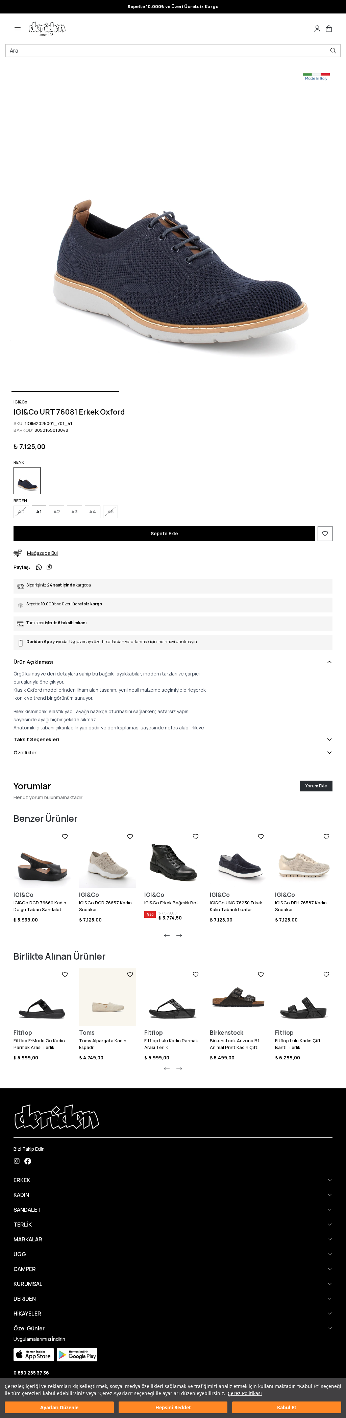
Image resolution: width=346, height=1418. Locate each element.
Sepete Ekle (164, 533)
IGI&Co (20, 402)
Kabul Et (286, 1407)
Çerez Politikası (245, 1393)
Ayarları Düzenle (59, 1407)
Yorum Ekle (316, 786)
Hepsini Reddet (173, 1407)
